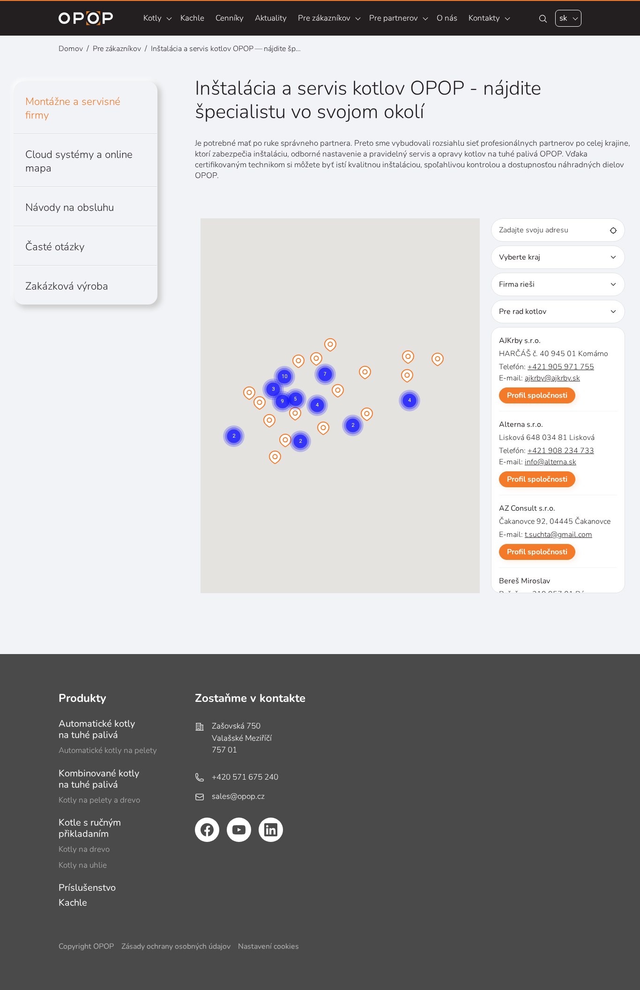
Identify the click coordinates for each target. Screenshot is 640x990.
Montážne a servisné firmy (72, 108)
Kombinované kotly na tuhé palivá (99, 779)
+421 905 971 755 (561, 367)
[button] (275, 457)
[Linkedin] (271, 830)
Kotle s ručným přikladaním (90, 828)
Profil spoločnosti (537, 395)
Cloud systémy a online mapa (79, 161)
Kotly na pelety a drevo (99, 800)
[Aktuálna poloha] (613, 230)
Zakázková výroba (66, 286)
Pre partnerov (393, 18)
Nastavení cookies (268, 946)
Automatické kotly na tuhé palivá (97, 729)
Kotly (152, 18)
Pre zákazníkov (324, 18)
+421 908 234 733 (561, 451)
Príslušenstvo (87, 887)
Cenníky (230, 18)
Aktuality (271, 18)
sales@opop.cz (238, 796)
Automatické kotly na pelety (108, 750)
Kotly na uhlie (83, 865)
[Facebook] (207, 830)
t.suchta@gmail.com (558, 534)
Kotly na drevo (84, 849)
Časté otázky (54, 246)
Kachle (192, 18)
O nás (447, 18)
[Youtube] (239, 830)
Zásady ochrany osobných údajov (176, 946)
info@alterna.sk (550, 462)
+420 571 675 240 (245, 777)
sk (563, 18)
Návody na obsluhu (69, 207)
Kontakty (484, 18)
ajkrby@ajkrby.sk (552, 378)
